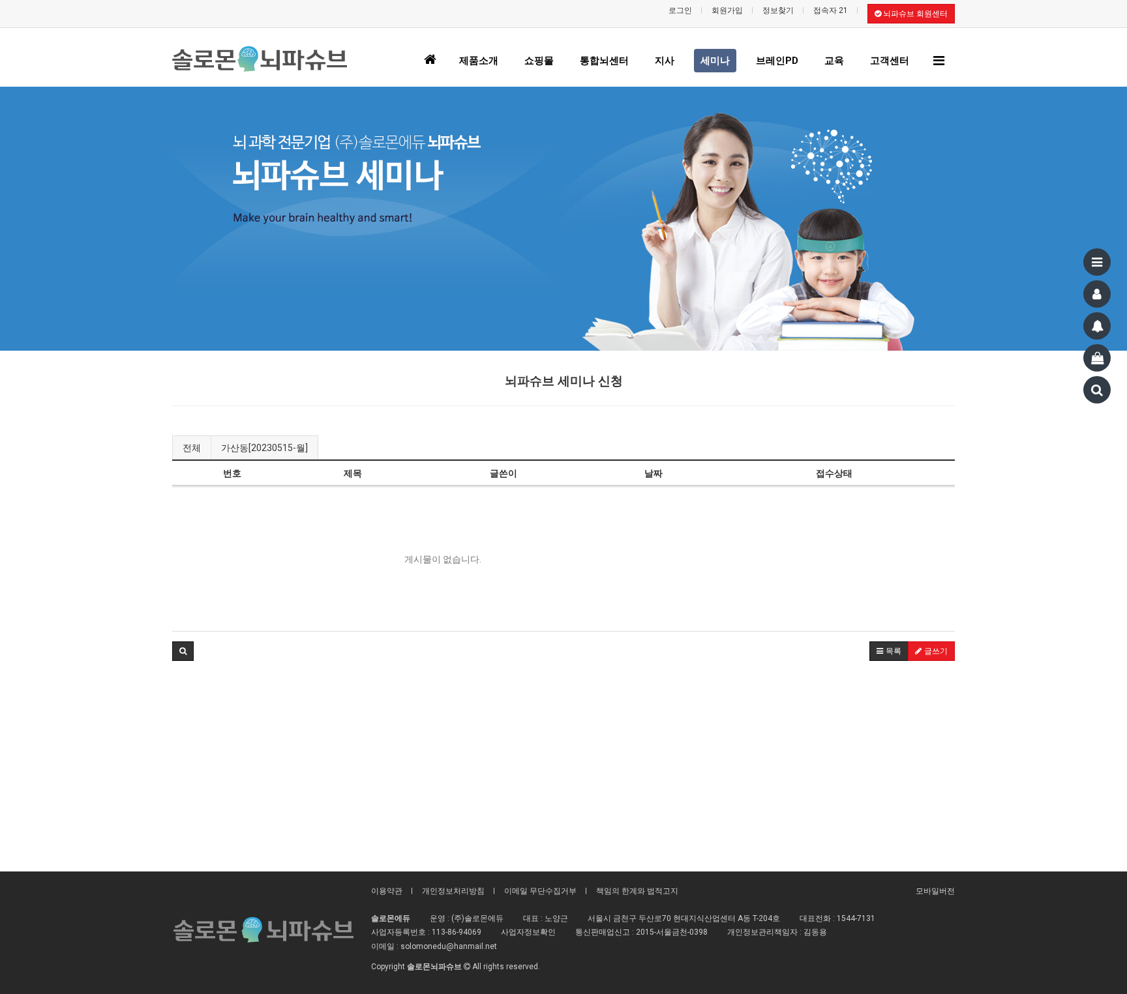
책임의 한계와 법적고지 (637, 891)
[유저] (1097, 294)
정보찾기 (778, 10)
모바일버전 (935, 891)
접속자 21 (830, 10)
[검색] (1097, 389)
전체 (192, 448)
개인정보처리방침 (453, 891)
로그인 (680, 10)
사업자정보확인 (528, 932)
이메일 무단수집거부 (540, 891)
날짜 (653, 473)
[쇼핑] (1097, 358)
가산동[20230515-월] (264, 448)
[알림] (1097, 326)
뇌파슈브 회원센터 (914, 13)
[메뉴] (1097, 262)
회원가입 (727, 10)
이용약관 (386, 891)
